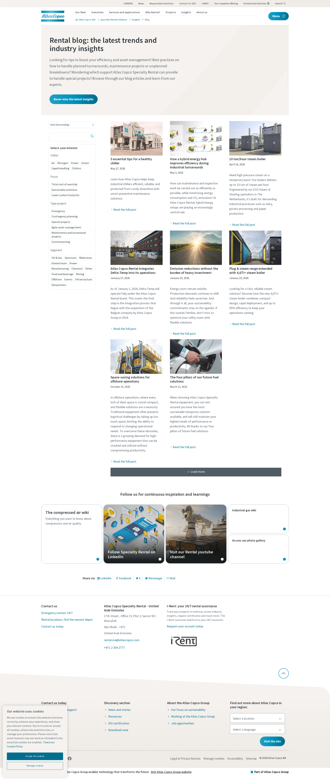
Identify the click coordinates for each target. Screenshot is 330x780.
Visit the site (272, 741)
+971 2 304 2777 (114, 648)
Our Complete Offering (226, 3)
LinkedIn (105, 578)
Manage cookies (214, 758)
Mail (172, 578)
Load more (198, 472)
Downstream (59, 263)
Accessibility (235, 758)
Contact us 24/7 (187, 3)
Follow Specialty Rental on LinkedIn (134, 534)
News (141, 3)
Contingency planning (65, 216)
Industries (97, 12)
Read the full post (124, 210)
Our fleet (80, 12)
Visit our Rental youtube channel (196, 534)
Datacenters (59, 285)
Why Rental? (152, 12)
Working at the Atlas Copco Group (193, 716)
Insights (186, 12)
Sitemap (251, 758)
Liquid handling (60, 168)
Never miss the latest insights (74, 99)
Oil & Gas (57, 257)
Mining (80, 274)
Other (88, 268)
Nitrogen (62, 163)
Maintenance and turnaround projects (69, 234)
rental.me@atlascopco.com (121, 640)
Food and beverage (63, 274)
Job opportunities (182, 723)
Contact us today (52, 626)
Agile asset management (66, 227)
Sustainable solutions (64, 189)
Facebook (125, 578)
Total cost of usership (64, 184)
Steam (85, 163)
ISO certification (118, 723)
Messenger (155, 578)
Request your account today (185, 626)
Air (53, 163)
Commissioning (61, 241)
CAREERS (128, 3)
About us (201, 12)
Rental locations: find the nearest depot (67, 620)
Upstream (70, 257)
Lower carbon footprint (65, 195)
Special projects (61, 222)
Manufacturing (60, 268)
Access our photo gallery (258, 549)
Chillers (76, 168)
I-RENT (205, 3)
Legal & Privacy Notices (185, 758)
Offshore (57, 279)
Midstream (85, 257)
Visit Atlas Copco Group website (171, 772)
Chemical (77, 268)
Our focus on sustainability (188, 710)
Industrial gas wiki (258, 519)
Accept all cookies (35, 756)
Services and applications (124, 12)
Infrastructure (83, 279)
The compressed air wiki (71, 534)
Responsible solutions (162, 3)
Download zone (118, 730)
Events (68, 279)
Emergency (58, 211)
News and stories (119, 710)
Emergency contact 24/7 (57, 613)
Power (75, 163)
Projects (171, 12)
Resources (115, 716)
